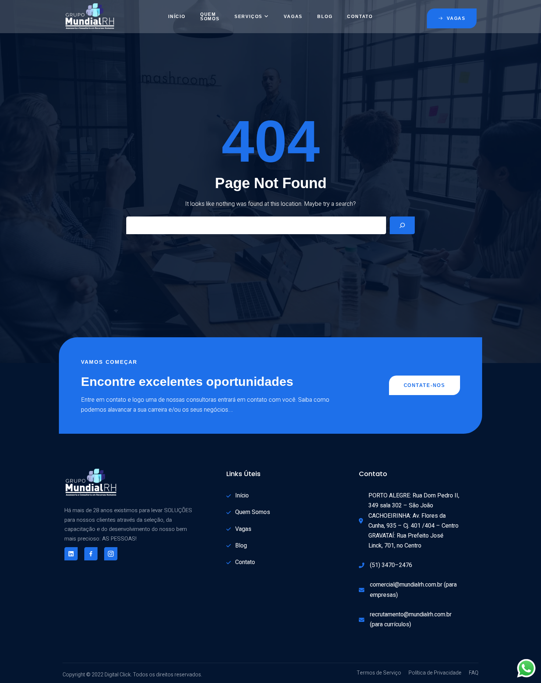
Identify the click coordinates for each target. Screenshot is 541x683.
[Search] (402, 225)
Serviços (248, 16)
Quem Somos (210, 16)
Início (176, 16)
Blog (324, 16)
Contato (360, 16)
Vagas (293, 16)
